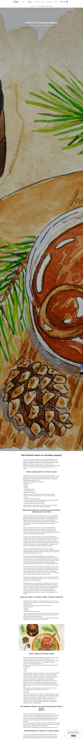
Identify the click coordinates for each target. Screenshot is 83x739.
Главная (32, 6)
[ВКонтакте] (82, 368)
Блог (36, 6)
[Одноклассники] (82, 371)
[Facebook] (82, 365)
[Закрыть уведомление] (80, 730)
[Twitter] (82, 373)
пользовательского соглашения (75, 733)
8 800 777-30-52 (62, 1)
